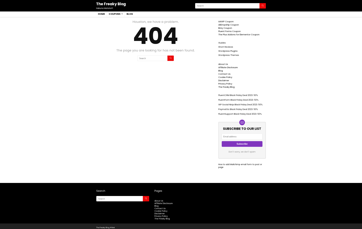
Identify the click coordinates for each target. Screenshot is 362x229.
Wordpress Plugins (228, 50)
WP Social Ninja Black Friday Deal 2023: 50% (240, 104)
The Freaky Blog (226, 86)
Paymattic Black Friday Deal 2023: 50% (238, 109)
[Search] (262, 6)
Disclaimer (223, 80)
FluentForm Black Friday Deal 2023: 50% (238, 99)
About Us (223, 64)
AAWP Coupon (226, 21)
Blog (130, 14)
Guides (222, 42)
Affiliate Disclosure (228, 67)
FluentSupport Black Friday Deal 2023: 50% (240, 113)
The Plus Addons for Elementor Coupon (238, 34)
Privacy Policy (225, 83)
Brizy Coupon (225, 27)
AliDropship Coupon (228, 24)
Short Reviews (225, 46)
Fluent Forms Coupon (229, 31)
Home (101, 14)
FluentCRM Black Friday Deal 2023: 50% (238, 95)
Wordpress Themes (228, 55)
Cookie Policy (225, 77)
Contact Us (224, 73)
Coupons (114, 14)
